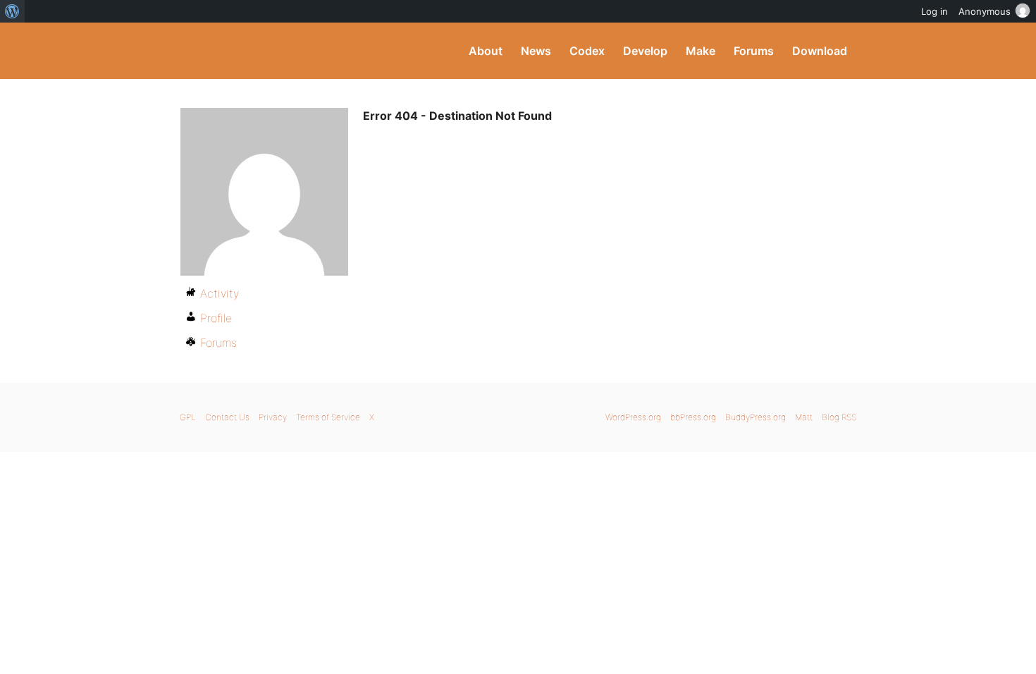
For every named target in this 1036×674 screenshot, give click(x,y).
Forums (754, 51)
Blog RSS (839, 417)
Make (700, 51)
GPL (188, 417)
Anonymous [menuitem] (984, 11)
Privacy (273, 417)
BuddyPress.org (274, 51)
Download (819, 51)
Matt (804, 417)
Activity (219, 293)
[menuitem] (12, 11)
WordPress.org (633, 417)
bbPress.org (693, 417)
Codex (587, 51)
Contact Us (227, 417)
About (485, 51)
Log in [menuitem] (934, 11)
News (536, 51)
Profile (216, 318)
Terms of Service (328, 417)
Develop (645, 51)
